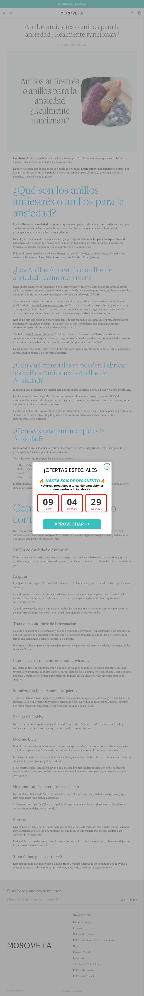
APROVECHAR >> (72, 524)
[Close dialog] (107, 466)
